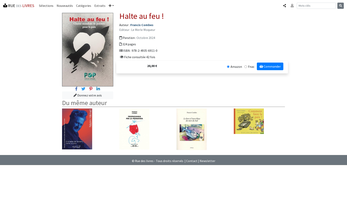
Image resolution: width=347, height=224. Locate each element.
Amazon (236, 67)
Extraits (99, 6)
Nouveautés (65, 6)
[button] (111, 6)
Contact (191, 161)
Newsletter (207, 161)
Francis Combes (141, 25)
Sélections (46, 6)
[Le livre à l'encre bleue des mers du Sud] (192, 129)
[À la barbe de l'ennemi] (77, 129)
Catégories (83, 6)
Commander (272, 66)
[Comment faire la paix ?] (249, 121)
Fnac (251, 67)
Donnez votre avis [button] (89, 95)
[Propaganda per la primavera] (134, 129)
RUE (20, 5)
